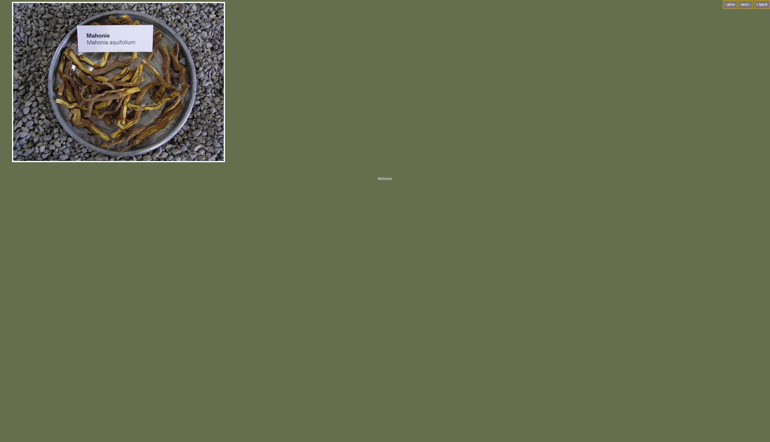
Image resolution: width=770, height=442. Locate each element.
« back (762, 4)
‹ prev (730, 4)
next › (745, 4)
